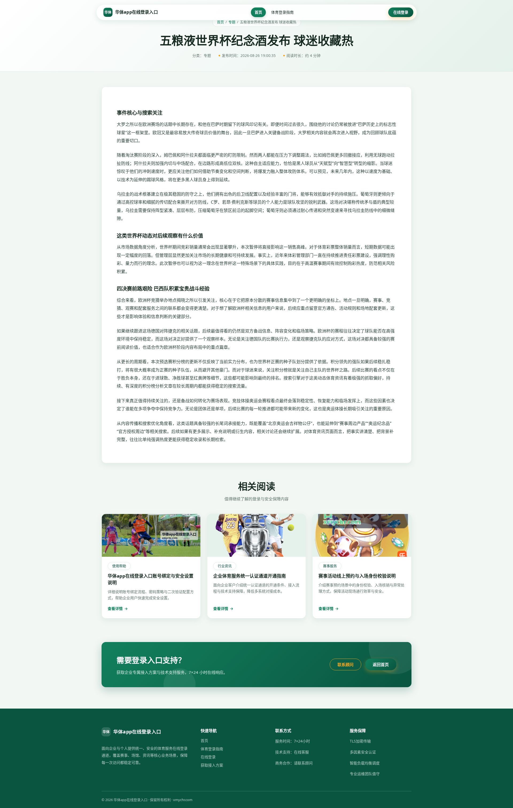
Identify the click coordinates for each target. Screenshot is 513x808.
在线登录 (400, 12)
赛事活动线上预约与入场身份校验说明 (357, 576)
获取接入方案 (212, 765)
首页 (258, 12)
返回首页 (381, 664)
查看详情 (118, 608)
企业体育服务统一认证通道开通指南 (249, 576)
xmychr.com (182, 799)
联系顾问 (345, 664)
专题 (231, 22)
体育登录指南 (282, 12)
